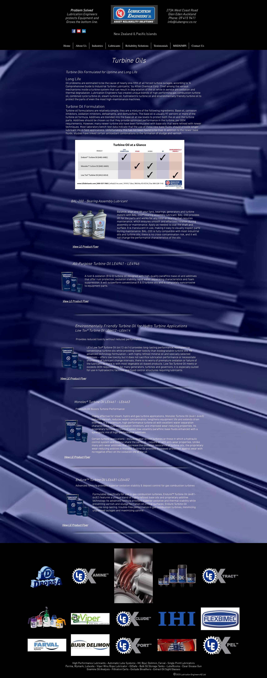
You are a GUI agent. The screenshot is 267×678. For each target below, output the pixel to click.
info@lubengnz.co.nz (181, 22)
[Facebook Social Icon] (74, 31)
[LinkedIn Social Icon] (84, 31)
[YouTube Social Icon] (79, 31)
